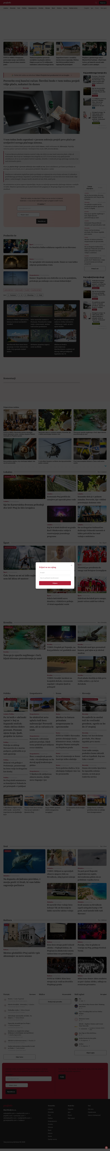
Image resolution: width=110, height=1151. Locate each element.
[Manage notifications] (106, 1147)
